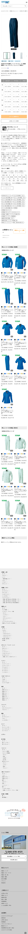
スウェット (4, 583)
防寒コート (4, 691)
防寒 (2, 686)
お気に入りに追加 (14, 121)
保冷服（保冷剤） (6, 638)
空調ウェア (3, 606)
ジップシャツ (5, 651)
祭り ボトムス (5, 744)
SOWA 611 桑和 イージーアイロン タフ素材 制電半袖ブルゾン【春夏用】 (20, 343)
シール (4, 764)
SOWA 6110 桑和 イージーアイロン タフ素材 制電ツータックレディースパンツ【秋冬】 (7, 522)
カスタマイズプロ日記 (6, 929)
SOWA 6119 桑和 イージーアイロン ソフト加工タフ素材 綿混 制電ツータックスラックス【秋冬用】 (20, 491)
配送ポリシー (4, 925)
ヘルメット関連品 (6, 753)
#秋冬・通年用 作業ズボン (18, 222)
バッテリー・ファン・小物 (8, 611)
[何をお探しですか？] (25, 5)
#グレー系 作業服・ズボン (19, 199)
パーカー (4, 582)
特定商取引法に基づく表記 (7, 927)
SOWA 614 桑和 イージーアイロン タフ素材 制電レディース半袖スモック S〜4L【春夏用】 (20, 378)
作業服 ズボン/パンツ (14, 11)
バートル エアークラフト (7, 621)
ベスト (3, 580)
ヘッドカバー (5, 672)
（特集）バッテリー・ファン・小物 (10, 790)
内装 (4, 756)
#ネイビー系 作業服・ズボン (19, 201)
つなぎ (3, 679)
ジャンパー (3, 704)
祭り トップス (5, 742)
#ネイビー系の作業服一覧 (7, 203)
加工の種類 (4, 878)
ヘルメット (3, 748)
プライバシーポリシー (6, 923)
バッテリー (5, 614)
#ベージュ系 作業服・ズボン (19, 205)
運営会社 (3, 917)
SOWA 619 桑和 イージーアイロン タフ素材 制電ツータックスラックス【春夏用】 (20, 310)
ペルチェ (4, 630)
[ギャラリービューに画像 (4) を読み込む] (21, 55)
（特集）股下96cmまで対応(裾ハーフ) (10, 600)
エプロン (3, 734)
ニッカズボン (5, 595)
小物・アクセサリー (5, 771)
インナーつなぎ (5, 682)
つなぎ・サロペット (5, 676)
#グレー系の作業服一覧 (6, 201)
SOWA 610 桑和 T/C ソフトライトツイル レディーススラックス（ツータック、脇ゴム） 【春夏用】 (7, 378)
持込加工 (3, 882)
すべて (3, 573)
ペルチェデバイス (7, 635)
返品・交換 (4, 899)
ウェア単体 (4, 609)
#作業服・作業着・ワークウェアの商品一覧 (10, 214)
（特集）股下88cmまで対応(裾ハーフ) (10, 599)
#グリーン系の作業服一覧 (7, 199)
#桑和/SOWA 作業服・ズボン (8, 218)
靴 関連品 (4, 797)
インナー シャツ (5, 663)
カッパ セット (5, 730)
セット (4, 619)
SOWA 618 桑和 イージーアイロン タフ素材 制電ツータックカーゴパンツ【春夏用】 (7, 310)
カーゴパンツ (5, 590)
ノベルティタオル (6, 788)
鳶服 (2, 713)
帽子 (3, 780)
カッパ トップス (5, 727)
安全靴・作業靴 (4, 794)
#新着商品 (13, 216)
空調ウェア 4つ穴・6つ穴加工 (8, 623)
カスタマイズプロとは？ (7, 915)
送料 (2, 75)
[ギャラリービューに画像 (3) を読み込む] (14, 55)
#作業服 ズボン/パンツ (6, 210)
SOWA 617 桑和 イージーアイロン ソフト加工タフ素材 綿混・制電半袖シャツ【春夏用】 (7, 344)
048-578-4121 (15, 852)
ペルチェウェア (6, 633)
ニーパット (4, 785)
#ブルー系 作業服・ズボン (19, 203)
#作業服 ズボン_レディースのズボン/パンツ (11, 212)
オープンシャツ (5, 716)
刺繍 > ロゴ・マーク (6, 872)
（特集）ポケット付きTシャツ (8, 656)
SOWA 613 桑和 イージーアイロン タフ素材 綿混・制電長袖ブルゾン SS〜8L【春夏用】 (7, 276)
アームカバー (5, 667)
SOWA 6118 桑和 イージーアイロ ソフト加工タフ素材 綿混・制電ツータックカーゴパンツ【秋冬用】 (7, 458)
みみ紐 (4, 758)
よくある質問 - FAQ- (6, 905)
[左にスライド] (1, 56)
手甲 (3, 783)
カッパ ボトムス (5, 728)
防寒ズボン (4, 694)
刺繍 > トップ (4, 870)
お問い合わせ (4, 919)
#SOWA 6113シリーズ (6, 195)
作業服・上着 (4, 572)
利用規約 (3, 921)
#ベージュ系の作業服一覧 (7, 208)
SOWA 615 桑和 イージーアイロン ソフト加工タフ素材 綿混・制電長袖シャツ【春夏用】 (20, 277)
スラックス (4, 592)
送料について (4, 895)
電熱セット (4, 699)
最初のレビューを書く (19, 231)
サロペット (4, 681)
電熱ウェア (4, 696)
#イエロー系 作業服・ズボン (18, 195)
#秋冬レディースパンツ (6, 222)
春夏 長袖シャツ (6, 578)
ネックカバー (5, 670)
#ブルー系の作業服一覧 (6, 205)
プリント (5, 768)
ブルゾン (4, 575)
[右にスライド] (26, 56)
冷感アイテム (5, 778)
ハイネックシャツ (6, 653)
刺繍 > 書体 (4, 876)
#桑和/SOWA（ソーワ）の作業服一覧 (9, 220)
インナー (3, 660)
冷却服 (2, 626)
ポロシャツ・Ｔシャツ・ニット (8, 645)
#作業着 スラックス (6, 216)
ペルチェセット (6, 636)
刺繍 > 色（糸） (5, 874)
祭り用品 (3, 739)
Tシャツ (4, 650)
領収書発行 (4, 901)
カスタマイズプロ (4, 11)
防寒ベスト (4, 693)
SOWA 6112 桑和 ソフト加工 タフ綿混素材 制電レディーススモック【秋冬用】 (20, 522)
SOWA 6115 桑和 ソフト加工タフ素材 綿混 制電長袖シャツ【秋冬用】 (7, 490)
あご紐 (4, 759)
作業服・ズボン (4, 587)
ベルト (3, 775)
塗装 (4, 766)
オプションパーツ (7, 618)
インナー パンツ (5, 665)
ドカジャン (4, 709)
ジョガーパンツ (5, 594)
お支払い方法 (4, 893)
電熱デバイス (5, 698)
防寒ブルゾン (5, 689)
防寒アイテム (5, 776)
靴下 (3, 786)
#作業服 (15, 208)
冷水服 (3, 640)
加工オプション (5, 761)
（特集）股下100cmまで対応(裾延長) (10, 602)
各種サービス (4, 903)
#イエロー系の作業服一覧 (7, 197)
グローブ (4, 781)
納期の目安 (4, 897)
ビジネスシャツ (5, 655)
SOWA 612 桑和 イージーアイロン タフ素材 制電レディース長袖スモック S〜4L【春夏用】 (7, 412)
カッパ (2, 723)
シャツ (3, 577)
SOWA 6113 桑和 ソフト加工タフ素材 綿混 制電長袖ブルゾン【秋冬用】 (20, 457)
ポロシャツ (4, 648)
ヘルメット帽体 (5, 751)
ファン (4, 616)
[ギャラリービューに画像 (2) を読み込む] (7, 55)
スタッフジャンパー (6, 707)
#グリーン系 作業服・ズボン (19, 197)
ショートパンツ (5, 597)
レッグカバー (5, 668)
